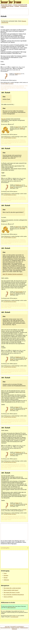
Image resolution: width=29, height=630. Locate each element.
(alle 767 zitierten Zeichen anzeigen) (13, 274)
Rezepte (5, 577)
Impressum (14, 628)
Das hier (3, 119)
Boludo (17, 407)
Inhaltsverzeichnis (15, 627)
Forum (5, 573)
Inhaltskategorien (24, 627)
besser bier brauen (6, 5)
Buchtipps (6, 575)
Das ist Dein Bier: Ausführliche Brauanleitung (14, 594)
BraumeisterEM (19, 291)
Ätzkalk (4, 7)
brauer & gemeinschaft (20, 5)
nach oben (7, 626)
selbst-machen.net (11, 607)
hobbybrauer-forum (7, 6)
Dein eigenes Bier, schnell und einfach (12, 588)
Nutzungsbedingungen (5, 627)
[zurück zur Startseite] (11, 3)
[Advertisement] (14, 11)
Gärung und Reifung (8, 596)
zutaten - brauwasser (21, 6)
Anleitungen (6, 579)
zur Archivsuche (14, 616)
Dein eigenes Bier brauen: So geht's (12, 592)
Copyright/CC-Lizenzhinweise (16, 626)
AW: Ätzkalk (22, 227)
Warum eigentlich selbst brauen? (11, 590)
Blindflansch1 (18, 73)
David (17, 126)
